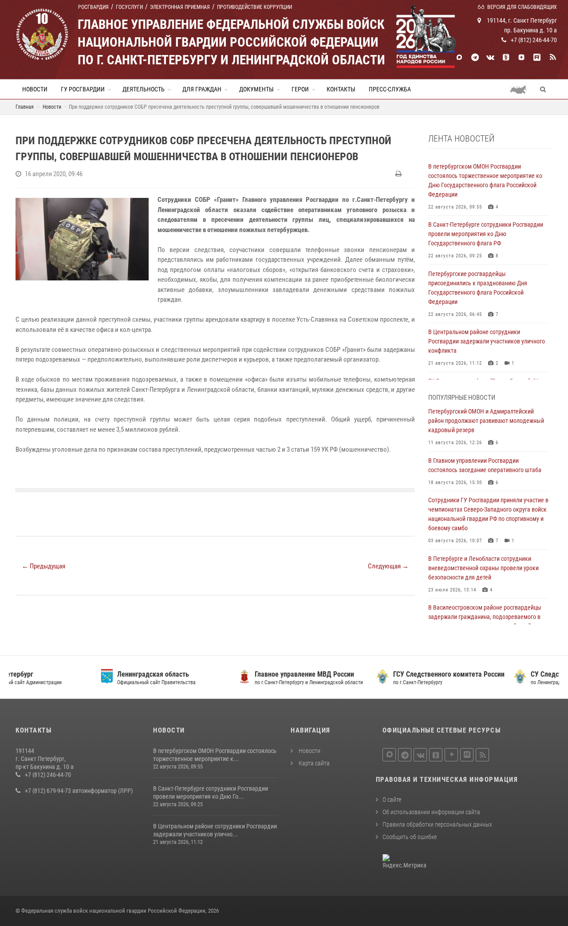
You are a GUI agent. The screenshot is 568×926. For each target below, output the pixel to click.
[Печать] (399, 174)
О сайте (392, 799)
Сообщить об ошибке (410, 836)
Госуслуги (129, 7)
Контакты (341, 89)
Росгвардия (93, 7)
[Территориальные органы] (521, 89)
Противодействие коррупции (254, 7)
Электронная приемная (180, 7)
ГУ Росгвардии (83, 89)
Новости (34, 89)
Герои (300, 89)
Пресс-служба (390, 89)
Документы (256, 89)
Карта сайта (313, 763)
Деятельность (143, 89)
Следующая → (388, 566)
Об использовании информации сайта (431, 812)
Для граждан (201, 89)
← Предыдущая (43, 566)
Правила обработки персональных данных (437, 824)
